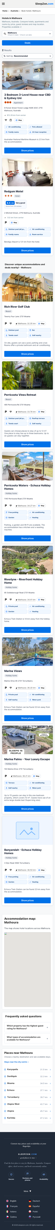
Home (4, 11)
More (27, 1191)
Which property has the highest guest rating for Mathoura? (25, 1027)
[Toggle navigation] (3, 3)
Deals (27, 42)
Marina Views (13, 671)
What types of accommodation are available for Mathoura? (23, 1038)
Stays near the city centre (16, 1062)
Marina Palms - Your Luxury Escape (27, 759)
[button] (27, 969)
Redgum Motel (13, 191)
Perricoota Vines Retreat (20, 394)
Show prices (27, 150)
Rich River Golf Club (17, 306)
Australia (14, 11)
